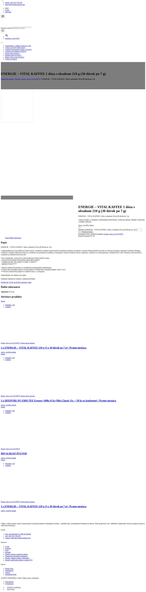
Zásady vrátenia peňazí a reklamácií (17, 558)
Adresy (7, 572)
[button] (3, 16)
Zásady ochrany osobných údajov (16, 554)
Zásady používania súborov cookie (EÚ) (18, 560)
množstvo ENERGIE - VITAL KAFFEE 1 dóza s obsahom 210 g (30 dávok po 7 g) (107, 230)
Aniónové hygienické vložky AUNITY (18, 50)
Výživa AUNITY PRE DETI (15, 48)
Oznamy (8, 548)
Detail (3, 301)
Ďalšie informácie (15, 238)
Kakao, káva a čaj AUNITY (14, 57)
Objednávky (9, 571)
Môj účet (8, 12)
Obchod (17, 79)
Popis (7, 238)
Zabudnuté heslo (10, 574)
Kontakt (8, 552)
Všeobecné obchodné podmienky (16, 556)
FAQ (7, 8)
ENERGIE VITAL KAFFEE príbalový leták (16, 282)
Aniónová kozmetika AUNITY (15, 51)
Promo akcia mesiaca (12, 53)
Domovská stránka (7, 79)
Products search (6, 28)
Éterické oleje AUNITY (13, 55)
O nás (7, 10)
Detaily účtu (9, 569)
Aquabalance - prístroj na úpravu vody (18, 46)
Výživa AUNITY (11, 59)
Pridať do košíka (87, 232)
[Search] (2, 30)
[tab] (7, 238)
